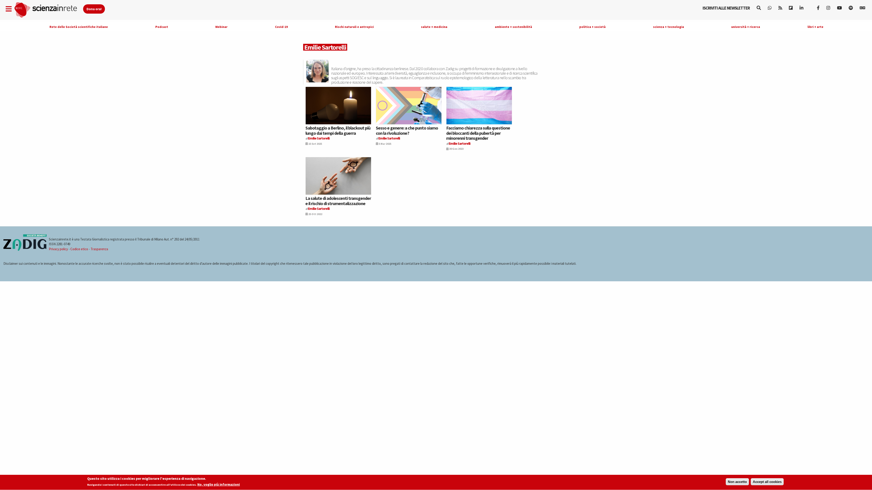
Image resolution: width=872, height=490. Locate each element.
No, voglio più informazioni (218, 485)
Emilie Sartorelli (318, 138)
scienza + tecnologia (668, 27)
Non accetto (737, 482)
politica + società (592, 27)
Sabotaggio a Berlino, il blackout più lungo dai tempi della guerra (337, 130)
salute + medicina (434, 27)
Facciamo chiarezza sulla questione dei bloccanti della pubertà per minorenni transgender (478, 133)
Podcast (161, 27)
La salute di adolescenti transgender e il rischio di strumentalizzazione (338, 200)
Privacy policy (58, 249)
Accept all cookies (767, 482)
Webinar (221, 27)
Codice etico (79, 249)
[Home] (48, 10)
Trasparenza (99, 249)
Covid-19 (281, 27)
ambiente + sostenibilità (513, 27)
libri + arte (815, 27)
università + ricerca (745, 27)
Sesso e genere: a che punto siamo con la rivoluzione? (407, 130)
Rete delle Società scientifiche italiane (79, 27)
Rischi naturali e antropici (354, 27)
